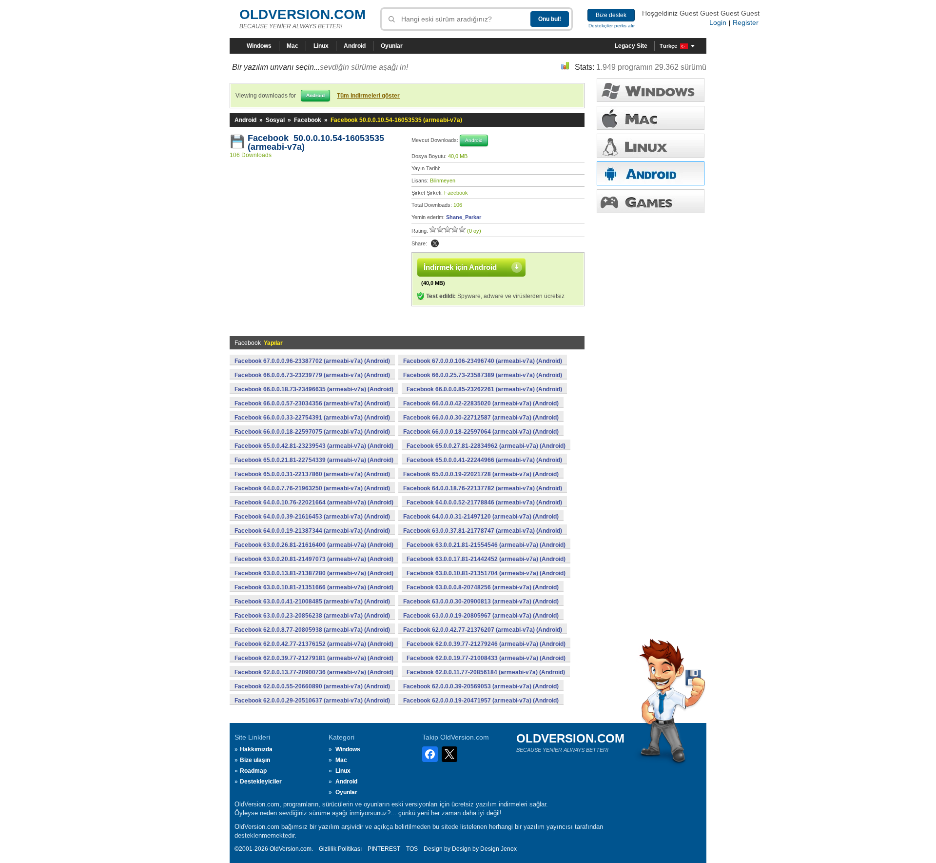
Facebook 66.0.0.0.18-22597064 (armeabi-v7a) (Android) (481, 431)
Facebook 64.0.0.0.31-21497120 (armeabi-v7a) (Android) (481, 516)
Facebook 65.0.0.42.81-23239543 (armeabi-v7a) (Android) (313, 445)
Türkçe (668, 46)
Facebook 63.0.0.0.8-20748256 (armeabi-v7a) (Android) (483, 587)
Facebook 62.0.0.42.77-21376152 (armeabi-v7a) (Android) (313, 644)
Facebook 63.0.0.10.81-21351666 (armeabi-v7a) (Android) (313, 587)
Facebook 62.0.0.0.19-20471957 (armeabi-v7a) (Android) (481, 700)
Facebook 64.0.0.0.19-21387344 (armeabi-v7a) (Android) (312, 530)
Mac (292, 45)
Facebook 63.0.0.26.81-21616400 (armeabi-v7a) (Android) (313, 545)
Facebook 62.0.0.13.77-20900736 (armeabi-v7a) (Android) (313, 672)
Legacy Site (631, 45)
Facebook (307, 120)
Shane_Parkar (463, 217)
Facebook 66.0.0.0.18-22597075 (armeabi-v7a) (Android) (312, 431)
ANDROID (650, 173)
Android (355, 45)
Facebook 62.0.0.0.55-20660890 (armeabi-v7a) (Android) (312, 686)
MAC (650, 118)
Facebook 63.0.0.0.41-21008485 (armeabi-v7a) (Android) (312, 601)
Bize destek (611, 15)
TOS (412, 848)
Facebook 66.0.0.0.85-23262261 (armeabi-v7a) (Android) (484, 389)
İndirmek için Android (460, 267)
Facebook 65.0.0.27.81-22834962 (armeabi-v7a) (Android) (486, 445)
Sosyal (275, 120)
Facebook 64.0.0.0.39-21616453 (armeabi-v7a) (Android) (312, 516)
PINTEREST (384, 848)
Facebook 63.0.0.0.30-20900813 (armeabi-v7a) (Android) (481, 601)
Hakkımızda (256, 749)
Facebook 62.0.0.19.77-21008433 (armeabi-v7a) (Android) (486, 658)
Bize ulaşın (255, 760)
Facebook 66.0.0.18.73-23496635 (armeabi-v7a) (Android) (313, 389)
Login (717, 22)
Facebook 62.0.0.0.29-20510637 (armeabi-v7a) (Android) (312, 700)
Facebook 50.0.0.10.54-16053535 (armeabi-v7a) (316, 142)
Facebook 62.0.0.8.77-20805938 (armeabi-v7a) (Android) (312, 629)
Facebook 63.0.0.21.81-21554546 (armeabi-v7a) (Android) (486, 545)
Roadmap (253, 770)
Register (746, 22)
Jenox (509, 848)
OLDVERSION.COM (302, 14)
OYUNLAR (650, 201)
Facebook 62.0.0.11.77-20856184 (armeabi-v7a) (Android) (486, 672)
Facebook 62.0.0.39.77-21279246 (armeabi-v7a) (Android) (486, 644)
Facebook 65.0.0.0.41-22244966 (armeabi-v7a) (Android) (484, 460)
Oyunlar (392, 45)
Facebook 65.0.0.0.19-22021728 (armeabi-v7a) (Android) (481, 474)
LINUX (650, 146)
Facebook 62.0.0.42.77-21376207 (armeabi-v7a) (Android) (482, 629)
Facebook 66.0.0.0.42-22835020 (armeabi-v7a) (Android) (481, 403)
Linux (321, 45)
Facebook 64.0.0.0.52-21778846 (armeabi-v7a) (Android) (484, 502)
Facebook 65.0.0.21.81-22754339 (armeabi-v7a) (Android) (313, 460)
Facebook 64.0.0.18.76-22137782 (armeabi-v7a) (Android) (482, 488)
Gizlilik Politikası (340, 848)
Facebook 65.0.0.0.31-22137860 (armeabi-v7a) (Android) (312, 474)
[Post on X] (435, 243)
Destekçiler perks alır (611, 25)
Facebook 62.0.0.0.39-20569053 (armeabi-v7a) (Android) (481, 686)
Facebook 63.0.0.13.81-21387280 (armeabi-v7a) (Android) (313, 573)
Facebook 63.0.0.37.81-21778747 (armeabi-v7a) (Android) (482, 530)
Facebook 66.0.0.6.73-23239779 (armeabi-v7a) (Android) (312, 375)
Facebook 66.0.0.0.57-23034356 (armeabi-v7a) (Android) (312, 403)
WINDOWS (650, 90)
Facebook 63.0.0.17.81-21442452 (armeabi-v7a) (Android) (486, 559)
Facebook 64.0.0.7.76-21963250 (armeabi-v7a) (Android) (312, 488)
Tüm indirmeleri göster (368, 95)
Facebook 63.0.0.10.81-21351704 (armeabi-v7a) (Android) (486, 573)
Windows (259, 45)
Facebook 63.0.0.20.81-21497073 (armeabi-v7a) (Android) (313, 559)
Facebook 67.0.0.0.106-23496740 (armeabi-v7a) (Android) (482, 361)
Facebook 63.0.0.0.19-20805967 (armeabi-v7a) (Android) (481, 615)
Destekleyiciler (261, 781)
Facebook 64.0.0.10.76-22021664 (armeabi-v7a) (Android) (313, 502)
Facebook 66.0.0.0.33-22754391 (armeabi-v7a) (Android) (312, 417)
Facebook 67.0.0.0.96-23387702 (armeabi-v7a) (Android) (312, 361)
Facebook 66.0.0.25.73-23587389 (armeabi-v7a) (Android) (482, 375)
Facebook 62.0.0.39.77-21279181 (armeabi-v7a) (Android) (313, 658)
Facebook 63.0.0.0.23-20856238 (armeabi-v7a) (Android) (312, 615)
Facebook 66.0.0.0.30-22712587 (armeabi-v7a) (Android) (481, 417)
